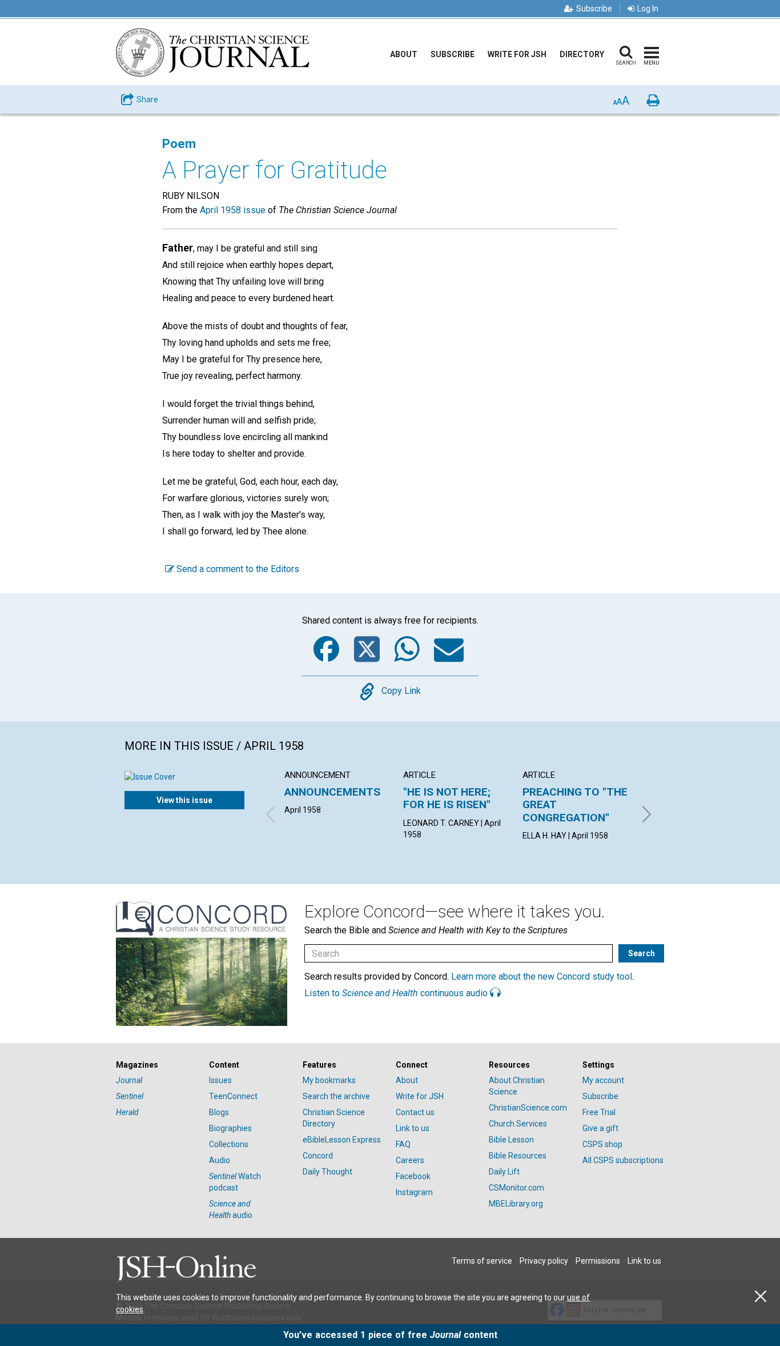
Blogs (219, 1112)
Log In (647, 8)
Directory (582, 54)
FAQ (403, 1144)
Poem (179, 144)
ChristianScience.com (528, 1107)
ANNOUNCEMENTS (332, 791)
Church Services (518, 1123)
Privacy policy (544, 1260)
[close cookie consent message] (760, 1297)
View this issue (184, 800)
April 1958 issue (233, 210)
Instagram (414, 1192)
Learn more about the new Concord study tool (541, 976)
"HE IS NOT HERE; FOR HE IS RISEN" (446, 798)
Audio (219, 1160)
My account (603, 1080)
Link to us (412, 1128)
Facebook (413, 1176)
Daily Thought (327, 1171)
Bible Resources (517, 1155)
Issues (220, 1080)
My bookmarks (329, 1080)
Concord (318, 1155)
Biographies (230, 1128)
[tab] (157, 1065)
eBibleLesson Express (342, 1139)
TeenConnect (233, 1096)
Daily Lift (504, 1171)
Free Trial (599, 1112)
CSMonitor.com (516, 1187)
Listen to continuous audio (397, 993)
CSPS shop (602, 1144)
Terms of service (482, 1260)
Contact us (415, 1112)
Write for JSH (517, 54)
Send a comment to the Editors (236, 569)
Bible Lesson (511, 1139)
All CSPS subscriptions (623, 1160)
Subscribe (594, 8)
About (403, 54)
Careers (410, 1160)
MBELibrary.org (516, 1203)
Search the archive (336, 1096)
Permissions (598, 1260)
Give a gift (600, 1128)
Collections (228, 1144)
